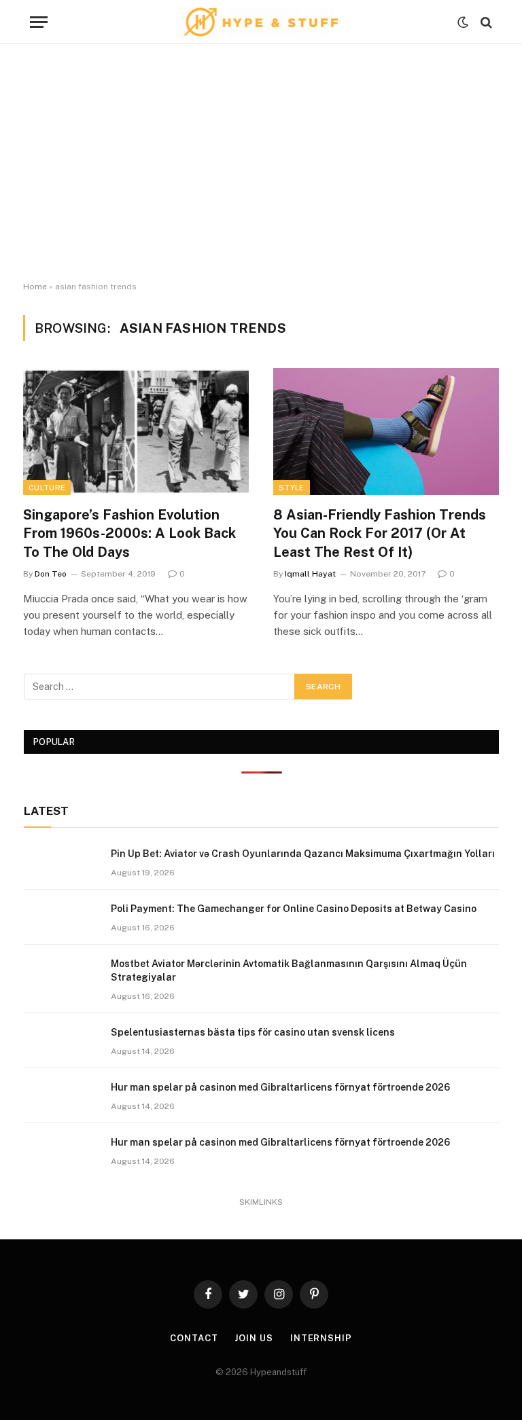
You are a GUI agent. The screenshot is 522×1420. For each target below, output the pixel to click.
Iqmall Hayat (310, 574)
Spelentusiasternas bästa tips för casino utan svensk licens (253, 1032)
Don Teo (51, 574)
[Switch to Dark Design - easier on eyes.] (463, 22)
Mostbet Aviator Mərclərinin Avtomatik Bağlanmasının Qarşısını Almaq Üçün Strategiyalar (289, 970)
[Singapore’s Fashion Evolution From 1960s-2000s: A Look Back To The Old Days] (136, 431)
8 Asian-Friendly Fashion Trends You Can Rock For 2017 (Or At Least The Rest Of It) (379, 533)
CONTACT (194, 1338)
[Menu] (39, 22)
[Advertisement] (261, 163)
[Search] (485, 22)
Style (291, 488)
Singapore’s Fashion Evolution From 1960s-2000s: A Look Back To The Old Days (129, 533)
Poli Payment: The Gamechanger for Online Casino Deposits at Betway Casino (293, 908)
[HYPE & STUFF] (261, 22)
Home (35, 286)
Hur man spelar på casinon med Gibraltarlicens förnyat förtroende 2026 (280, 1087)
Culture (47, 488)
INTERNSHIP (321, 1338)
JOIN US (253, 1338)
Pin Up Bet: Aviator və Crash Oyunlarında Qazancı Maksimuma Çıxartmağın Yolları (303, 853)
